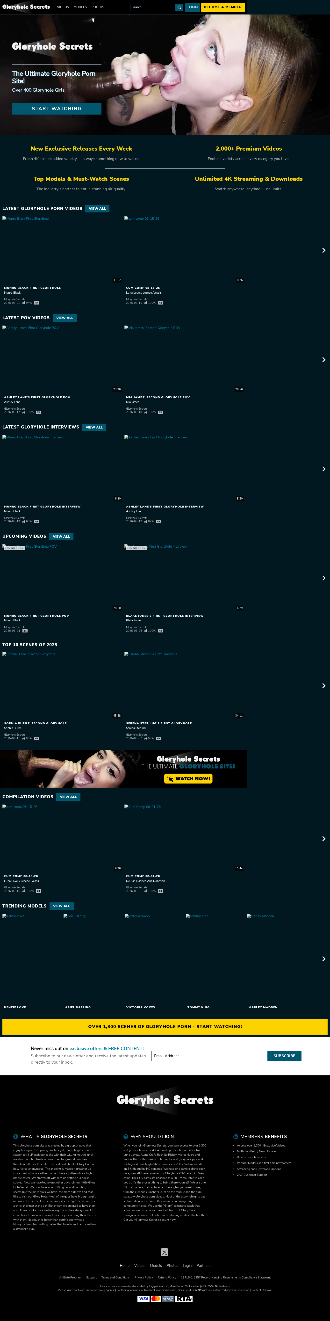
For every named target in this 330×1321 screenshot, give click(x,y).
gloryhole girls (190, 1196)
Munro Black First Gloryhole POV (36, 616)
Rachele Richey (167, 1155)
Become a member (223, 7)
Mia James (132, 402)
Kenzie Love (15, 1007)
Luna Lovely (134, 293)
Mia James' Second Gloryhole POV (158, 397)
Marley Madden (263, 1007)
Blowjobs (129, 1215)
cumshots (152, 1192)
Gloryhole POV (175, 1173)
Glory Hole (188, 1210)
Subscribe (284, 1056)
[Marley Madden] (277, 959)
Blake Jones (133, 620)
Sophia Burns (13, 728)
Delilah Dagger (136, 881)
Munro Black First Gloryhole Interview (42, 506)
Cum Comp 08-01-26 (143, 876)
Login (192, 7)
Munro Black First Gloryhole (32, 288)
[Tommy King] (216, 959)
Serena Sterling (136, 728)
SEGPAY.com (199, 1290)
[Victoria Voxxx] (155, 959)
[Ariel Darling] (93, 959)
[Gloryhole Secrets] (26, 7)
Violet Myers (186, 1155)
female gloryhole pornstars (177, 1150)
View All (97, 208)
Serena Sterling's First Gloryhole (159, 723)
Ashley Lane (12, 402)
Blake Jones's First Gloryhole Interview (165, 616)
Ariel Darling (78, 1007)
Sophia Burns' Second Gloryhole (35, 723)
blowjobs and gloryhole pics (178, 1159)
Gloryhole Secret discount (152, 1220)
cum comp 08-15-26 (143, 288)
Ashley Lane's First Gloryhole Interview (165, 506)
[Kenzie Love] (32, 959)
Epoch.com (78, 1290)
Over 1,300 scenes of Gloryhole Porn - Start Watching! (165, 1027)
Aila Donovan (156, 881)
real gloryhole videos (137, 1150)
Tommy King (198, 1007)
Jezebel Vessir (152, 293)
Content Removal (262, 1290)
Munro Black (12, 293)
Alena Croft (148, 1155)
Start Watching (57, 108)
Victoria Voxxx (140, 1007)
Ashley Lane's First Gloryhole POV (37, 397)
